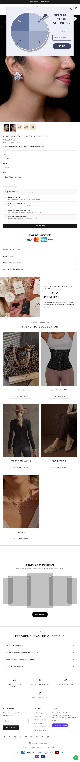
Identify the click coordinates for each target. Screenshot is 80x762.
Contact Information (40, 730)
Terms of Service (39, 723)
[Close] (71, 9)
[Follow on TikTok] (37, 737)
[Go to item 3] (19, 127)
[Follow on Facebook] (4, 737)
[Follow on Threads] (21, 737)
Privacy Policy (38, 716)
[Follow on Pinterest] (26, 737)
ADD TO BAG (40, 226)
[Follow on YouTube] (31, 737)
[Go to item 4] (26, 127)
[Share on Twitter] (13, 249)
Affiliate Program (39, 713)
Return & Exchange (40, 720)
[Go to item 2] (13, 128)
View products (21, 396)
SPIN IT (62, 46)
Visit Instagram (40, 614)
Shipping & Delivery (40, 727)
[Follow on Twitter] (10, 737)
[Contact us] (75, 757)
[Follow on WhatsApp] (48, 737)
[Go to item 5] (33, 127)
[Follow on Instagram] (15, 737)
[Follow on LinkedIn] (42, 737)
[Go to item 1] (6, 128)
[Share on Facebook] (10, 249)
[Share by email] (19, 249)
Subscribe (11, 728)
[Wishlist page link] (76, 8)
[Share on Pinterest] (16, 249)
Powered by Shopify (48, 747)
